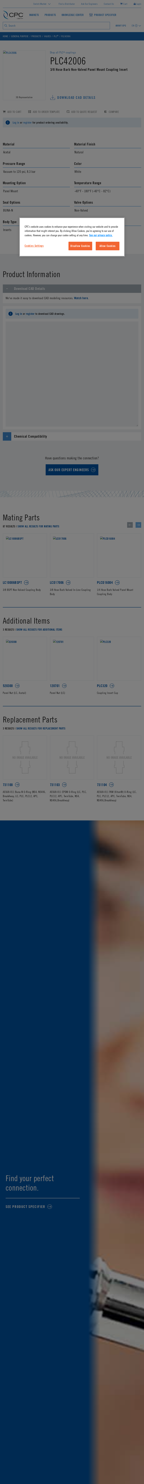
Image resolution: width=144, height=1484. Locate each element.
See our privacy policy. (101, 235)
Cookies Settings (34, 245)
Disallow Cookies (80, 246)
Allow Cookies (108, 246)
